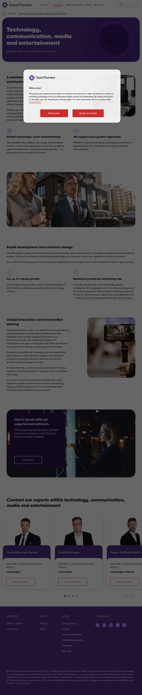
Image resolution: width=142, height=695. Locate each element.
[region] (72, 96)
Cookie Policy (35, 102)
